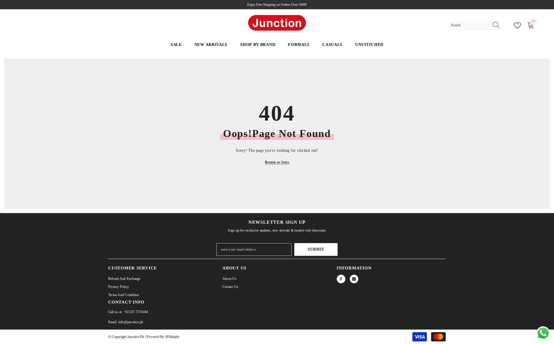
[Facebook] (341, 279)
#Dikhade (171, 337)
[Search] (475, 25)
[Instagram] (354, 279)
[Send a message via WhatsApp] (543, 333)
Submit (316, 249)
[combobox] (470, 25)
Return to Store (277, 162)
